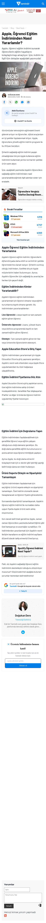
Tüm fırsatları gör (23, 240)
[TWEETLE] (11, 103)
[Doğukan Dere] (23, 603)
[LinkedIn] (23, 632)
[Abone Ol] (28, 102)
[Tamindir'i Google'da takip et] (23, 588)
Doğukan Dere (14, 95)
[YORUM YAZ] (23, 103)
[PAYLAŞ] (5, 103)
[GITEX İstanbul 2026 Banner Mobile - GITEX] (23, 11)
